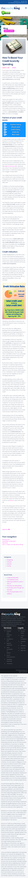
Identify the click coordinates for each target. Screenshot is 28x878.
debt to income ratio (11, 166)
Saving (9, 566)
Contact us (17, 1)
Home (2, 19)
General (11, 19)
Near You (23, 650)
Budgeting (10, 560)
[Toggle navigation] (26, 8)
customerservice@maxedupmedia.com (17, 3)
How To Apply (9, 31)
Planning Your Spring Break (14, 585)
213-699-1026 (24, 1)
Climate (9, 562)
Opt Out (23, 648)
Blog (6, 19)
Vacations (9, 663)
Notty (11, 500)
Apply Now (5, 529)
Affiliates (23, 645)
